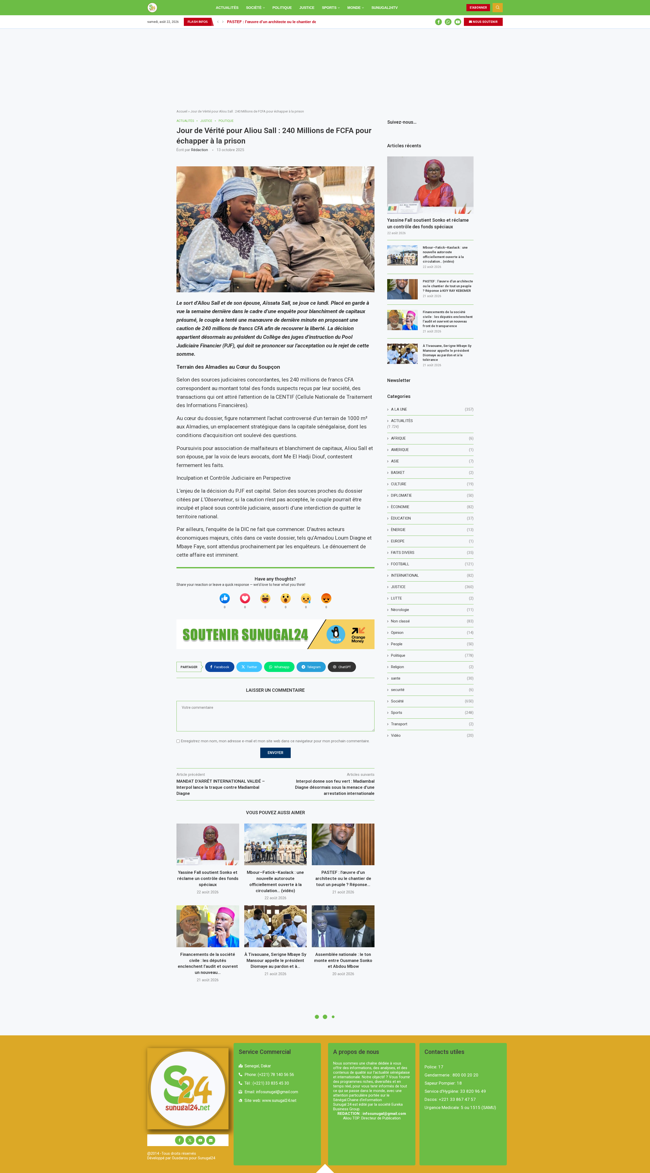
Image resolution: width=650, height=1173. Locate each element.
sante (432, 678)
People (432, 644)
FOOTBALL (432, 564)
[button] (218, 22)
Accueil (181, 111)
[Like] (224, 598)
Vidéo (432, 735)
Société (432, 701)
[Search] (498, 7)
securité (432, 689)
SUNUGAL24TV (384, 8)
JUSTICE (306, 8)
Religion (432, 667)
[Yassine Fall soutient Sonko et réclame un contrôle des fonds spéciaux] (207, 844)
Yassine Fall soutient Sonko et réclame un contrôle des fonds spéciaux (207, 878)
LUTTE (432, 598)
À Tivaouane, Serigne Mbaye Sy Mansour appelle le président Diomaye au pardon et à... (275, 960)
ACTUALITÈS (227, 8)
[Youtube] (457, 21)
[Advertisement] (325, 66)
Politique (432, 655)
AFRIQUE (432, 438)
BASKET (432, 472)
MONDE (354, 8)
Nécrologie (432, 609)
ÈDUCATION (432, 518)
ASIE (432, 461)
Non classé (432, 621)
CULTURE (432, 484)
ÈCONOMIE (432, 507)
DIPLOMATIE (432, 495)
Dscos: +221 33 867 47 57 (450, 1099)
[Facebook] (438, 21)
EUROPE (432, 541)
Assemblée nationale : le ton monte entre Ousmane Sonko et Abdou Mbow (343, 960)
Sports (432, 712)
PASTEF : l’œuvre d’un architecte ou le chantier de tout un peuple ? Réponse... (343, 878)
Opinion (432, 632)
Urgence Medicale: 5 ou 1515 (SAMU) (460, 1107)
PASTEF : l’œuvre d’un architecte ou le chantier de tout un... (280, 22)
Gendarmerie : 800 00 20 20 (451, 1075)
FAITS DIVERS (432, 552)
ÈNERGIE (432, 529)
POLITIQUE (282, 8)
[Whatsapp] (448, 21)
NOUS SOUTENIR (485, 22)
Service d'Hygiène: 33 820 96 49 (455, 1091)
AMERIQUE (432, 449)
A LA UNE (432, 409)
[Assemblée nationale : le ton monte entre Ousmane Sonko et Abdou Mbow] (343, 926)
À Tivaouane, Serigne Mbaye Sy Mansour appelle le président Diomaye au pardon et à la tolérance (447, 353)
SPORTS (329, 8)
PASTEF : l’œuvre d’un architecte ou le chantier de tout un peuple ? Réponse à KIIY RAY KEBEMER (448, 285)
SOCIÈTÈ (254, 8)
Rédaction (199, 150)
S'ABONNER (478, 7)
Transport (432, 724)
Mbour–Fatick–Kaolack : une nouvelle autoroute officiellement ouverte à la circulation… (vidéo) (445, 254)
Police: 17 (434, 1067)
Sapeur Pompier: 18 (443, 1083)
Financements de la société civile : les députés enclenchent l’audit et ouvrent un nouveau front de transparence (448, 319)
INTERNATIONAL (432, 575)
